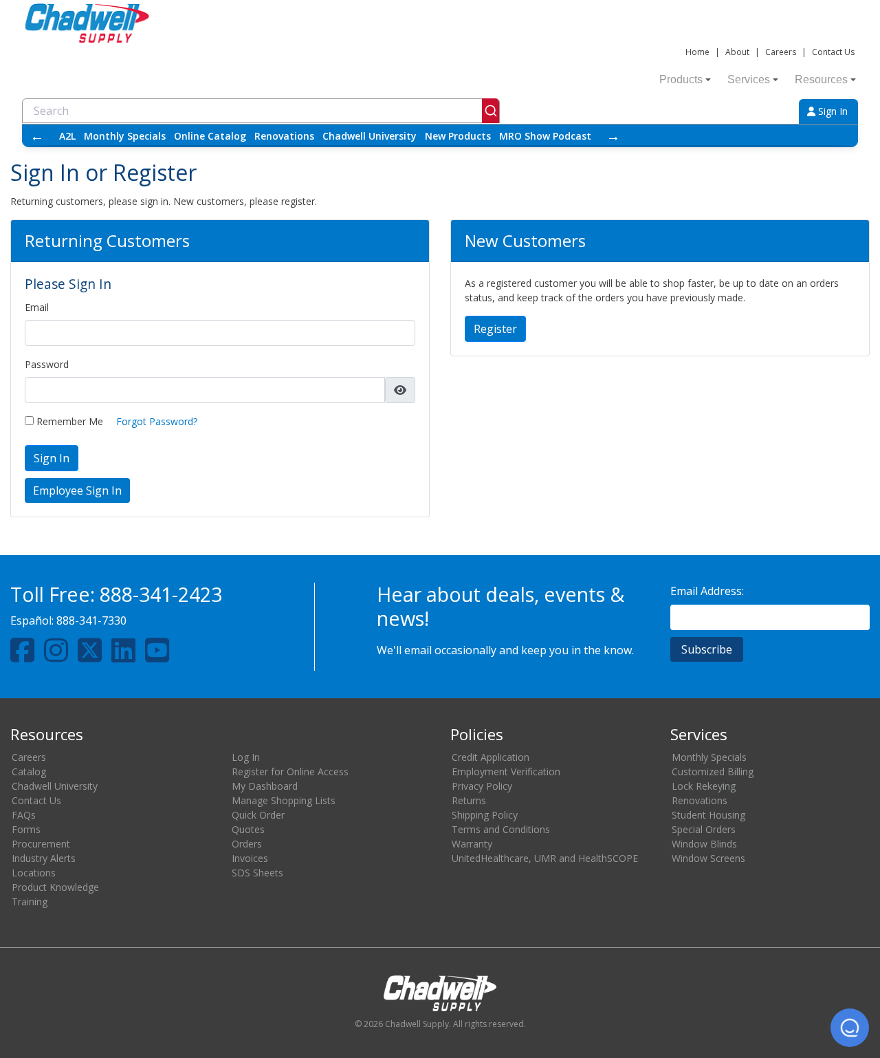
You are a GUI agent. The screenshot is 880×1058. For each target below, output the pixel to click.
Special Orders (704, 829)
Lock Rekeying (704, 785)
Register (495, 328)
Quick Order (258, 814)
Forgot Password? (156, 421)
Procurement (41, 843)
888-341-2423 (161, 594)
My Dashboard (265, 785)
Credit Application (490, 757)
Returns (469, 800)
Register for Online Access (290, 771)
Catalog (29, 771)
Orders (247, 843)
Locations (34, 872)
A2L (67, 135)
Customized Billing (713, 771)
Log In (246, 757)
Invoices (250, 858)
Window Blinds (704, 843)
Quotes (248, 829)
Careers (780, 52)
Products (681, 79)
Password (47, 364)
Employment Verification (506, 771)
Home (697, 52)
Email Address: (707, 590)
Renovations (284, 135)
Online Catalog (210, 135)
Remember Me (68, 421)
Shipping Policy (485, 814)
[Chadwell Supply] (87, 21)
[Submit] (490, 110)
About (737, 52)
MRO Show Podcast (545, 135)
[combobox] (261, 110)
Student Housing (708, 814)
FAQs (24, 814)
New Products (458, 135)
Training (29, 901)
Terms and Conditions (501, 829)
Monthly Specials (125, 135)
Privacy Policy (482, 785)
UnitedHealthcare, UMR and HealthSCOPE (545, 858)
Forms (26, 829)
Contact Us (833, 52)
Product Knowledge (55, 887)
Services (748, 79)
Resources (821, 79)
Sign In (831, 111)
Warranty (472, 843)
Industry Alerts (44, 858)
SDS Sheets (257, 872)
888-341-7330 (91, 620)
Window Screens (708, 858)
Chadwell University (369, 135)
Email (37, 307)
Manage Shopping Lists (284, 800)
